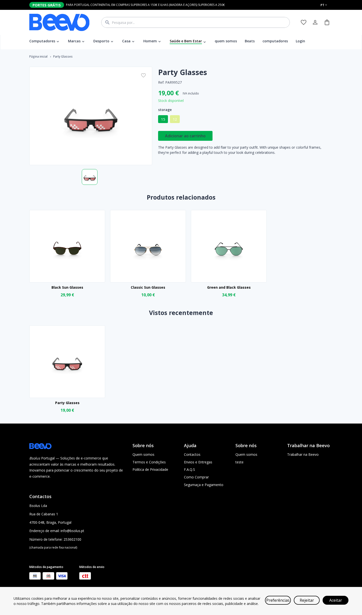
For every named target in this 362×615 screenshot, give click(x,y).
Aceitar (335, 600)
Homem (150, 41)
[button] (163, 119)
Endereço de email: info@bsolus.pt (56, 530)
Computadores (42, 41)
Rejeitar (307, 600)
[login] (303, 22)
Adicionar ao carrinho (185, 136)
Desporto (101, 41)
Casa (126, 41)
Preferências (278, 600)
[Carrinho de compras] (327, 22)
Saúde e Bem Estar (186, 41)
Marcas (74, 41)
